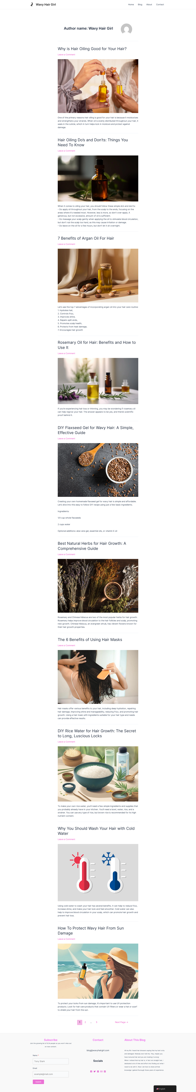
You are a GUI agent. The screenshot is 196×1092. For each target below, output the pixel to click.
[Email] (101, 1071)
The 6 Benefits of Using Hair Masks (90, 639)
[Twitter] (95, 1071)
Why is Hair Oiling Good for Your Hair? (92, 48)
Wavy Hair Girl (46, 4)
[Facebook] (91, 1071)
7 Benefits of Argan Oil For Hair (86, 238)
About (149, 4)
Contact (160, 4)
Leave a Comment (66, 54)
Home (131, 4)
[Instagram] (98, 1071)
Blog (140, 4)
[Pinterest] (105, 1071)
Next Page (121, 1022)
